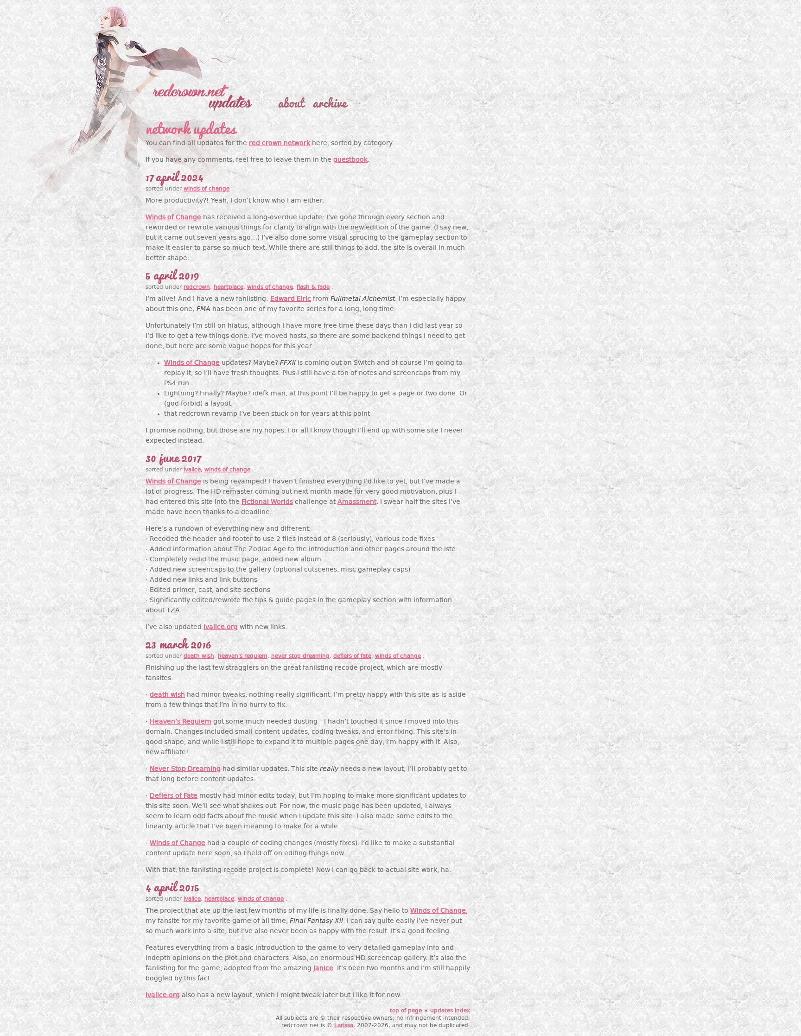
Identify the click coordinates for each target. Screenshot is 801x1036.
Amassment (356, 502)
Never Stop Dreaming (185, 769)
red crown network (279, 143)
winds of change (206, 189)
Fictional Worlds (267, 502)
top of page (406, 1011)
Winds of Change (173, 217)
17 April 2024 (174, 175)
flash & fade (313, 287)
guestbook (350, 160)
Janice (323, 968)
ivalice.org (220, 627)
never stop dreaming (300, 656)
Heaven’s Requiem (180, 721)
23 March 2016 (178, 643)
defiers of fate (352, 656)
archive (329, 102)
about (291, 102)
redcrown (197, 287)
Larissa (343, 1026)
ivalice (192, 470)
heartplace (228, 287)
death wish (199, 656)
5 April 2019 (172, 274)
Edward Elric (290, 299)
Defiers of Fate (173, 796)
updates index (450, 1011)
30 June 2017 (173, 456)
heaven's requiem (242, 656)
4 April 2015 (172, 885)
